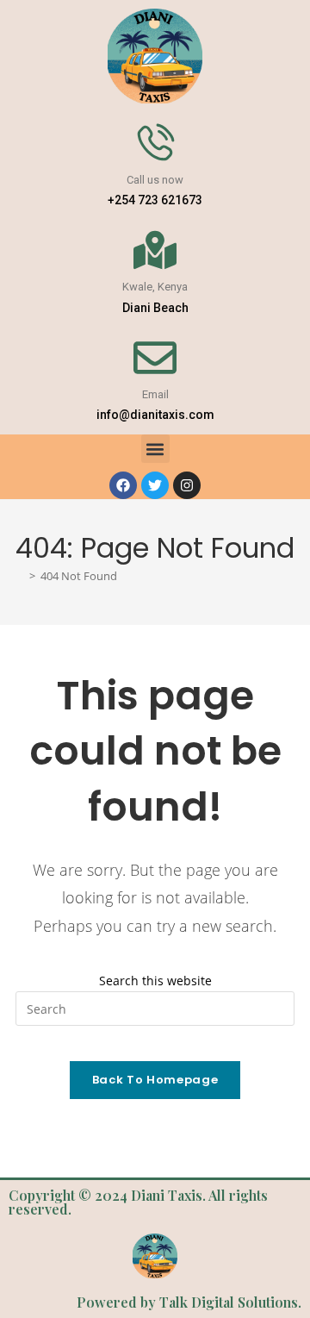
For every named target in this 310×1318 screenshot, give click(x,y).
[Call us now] (155, 143)
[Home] (20, 576)
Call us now (155, 179)
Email (155, 394)
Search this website (155, 980)
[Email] (155, 357)
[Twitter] (155, 485)
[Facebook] (123, 485)
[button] (155, 448)
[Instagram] (187, 485)
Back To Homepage (155, 1079)
